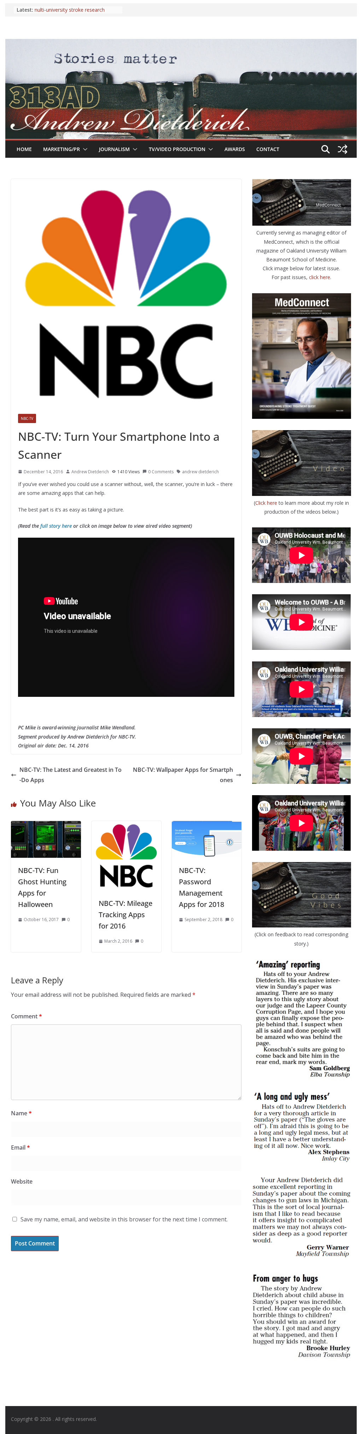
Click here (267, 502)
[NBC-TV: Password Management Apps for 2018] (206, 826)
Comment (26, 1016)
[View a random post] (342, 149)
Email (20, 1147)
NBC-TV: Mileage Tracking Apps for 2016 (125, 914)
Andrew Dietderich (90, 472)
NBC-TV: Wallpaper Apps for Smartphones (183, 775)
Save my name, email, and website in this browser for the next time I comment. (124, 1219)
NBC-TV (27, 418)
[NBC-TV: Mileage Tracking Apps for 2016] (126, 826)
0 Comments (161, 472)
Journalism (114, 149)
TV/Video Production (177, 149)
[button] (84, 149)
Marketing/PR (61, 149)
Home (24, 149)
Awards (234, 149)
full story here (56, 525)
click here (319, 277)
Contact (267, 149)
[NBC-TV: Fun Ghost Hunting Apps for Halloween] (46, 826)
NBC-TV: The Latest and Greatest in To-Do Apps (70, 775)
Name (21, 1113)
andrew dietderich (200, 472)
